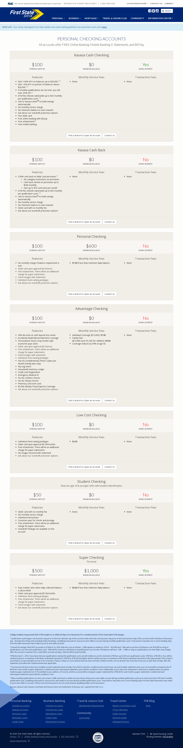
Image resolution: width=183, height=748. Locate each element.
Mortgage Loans (20, 717)
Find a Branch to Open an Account (84, 135)
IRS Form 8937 (68, 736)
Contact (156, 3)
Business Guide (120, 717)
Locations (136, 3)
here (104, 27)
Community (84, 717)
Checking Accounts (21, 705)
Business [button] (74, 18)
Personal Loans (19, 713)
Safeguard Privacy (121, 721)
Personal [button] (57, 18)
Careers (168, 3)
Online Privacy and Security (40, 736)
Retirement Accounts (55, 721)
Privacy (13, 736)
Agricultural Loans (54, 713)
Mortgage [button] (91, 18)
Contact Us (110, 135)
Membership (91, 705)
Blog (148, 705)
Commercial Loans (54, 709)
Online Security (119, 713)
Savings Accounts (20, 709)
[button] (160, 18)
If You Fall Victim (120, 709)
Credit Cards (17, 721)
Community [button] (137, 18)
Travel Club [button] (115, 18)
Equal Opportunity (18, 740)
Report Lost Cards (124, 705)
